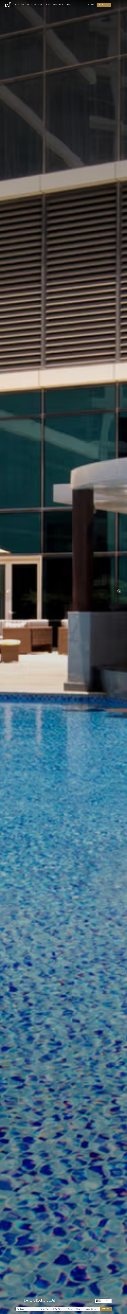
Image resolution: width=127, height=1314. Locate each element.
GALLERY (105, 1300)
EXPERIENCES (38, 5)
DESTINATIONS (20, 5)
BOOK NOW (105, 1309)
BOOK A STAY (103, 4)
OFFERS (48, 5)
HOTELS (29, 5)
